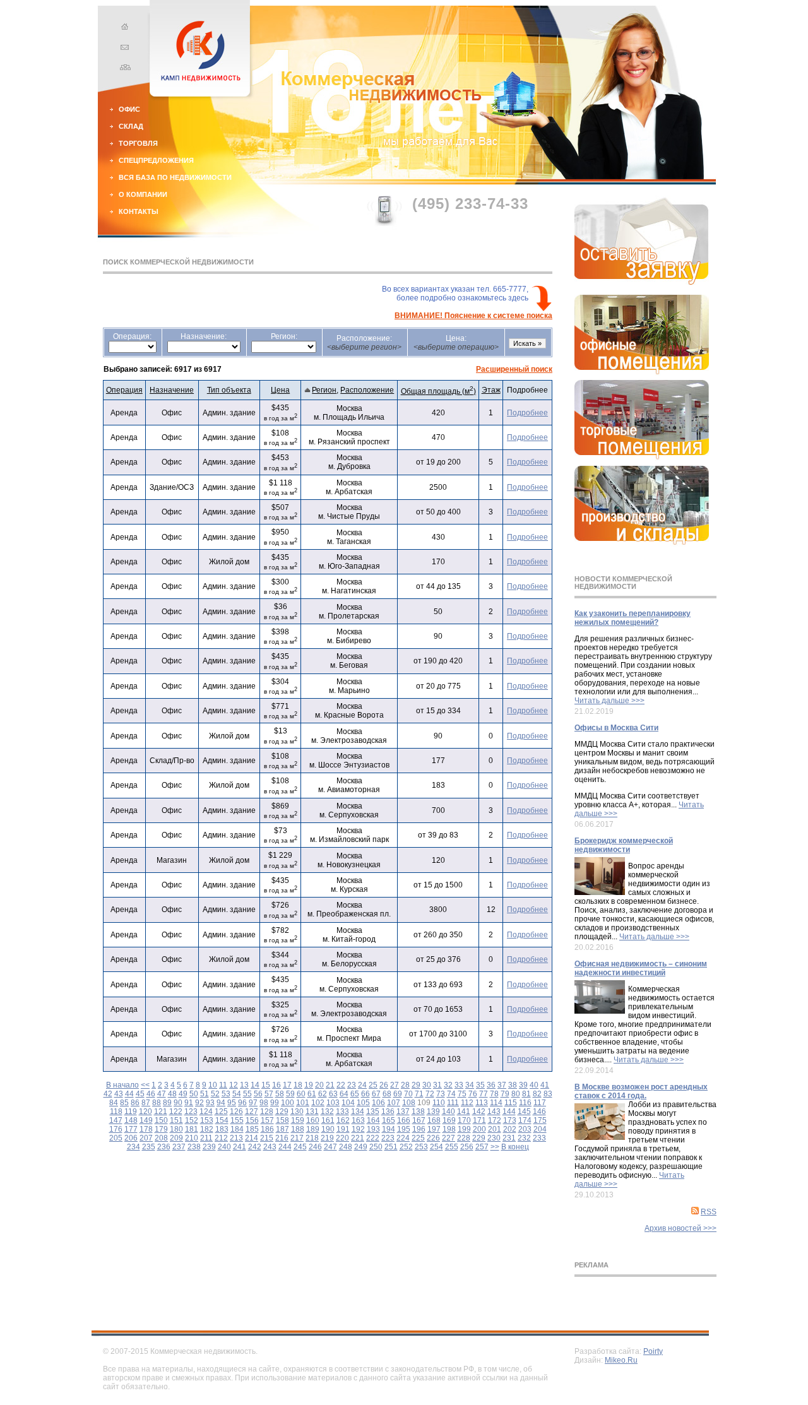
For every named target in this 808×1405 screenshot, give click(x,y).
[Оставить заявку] (641, 282)
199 (464, 1129)
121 (160, 1111)
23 (351, 1085)
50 (193, 1093)
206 (131, 1138)
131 (312, 1111)
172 (494, 1120)
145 (524, 1111)
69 (397, 1093)
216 (281, 1138)
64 (344, 1093)
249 (360, 1146)
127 (251, 1111)
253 (421, 1146)
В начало (122, 1085)
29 (416, 1085)
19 (308, 1085)
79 (505, 1093)
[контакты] (123, 48)
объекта (229, 390)
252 (406, 1146)
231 (509, 1138)
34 (469, 1085)
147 (115, 1120)
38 (512, 1085)
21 (330, 1085)
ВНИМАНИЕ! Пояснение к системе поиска (473, 315)
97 (253, 1102)
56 (258, 1093)
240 (224, 1146)
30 (426, 1085)
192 (358, 1129)
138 (418, 1111)
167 (418, 1120)
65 (354, 1093)
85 (124, 1102)
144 (509, 1111)
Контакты (138, 211)
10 (212, 1085)
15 (265, 1085)
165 (388, 1120)
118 (116, 1111)
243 (269, 1146)
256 (466, 1146)
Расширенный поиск (514, 369)
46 (150, 1093)
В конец (515, 1146)
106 (378, 1102)
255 (451, 1146)
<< (145, 1085)
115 (510, 1102)
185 (252, 1129)
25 (373, 1085)
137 (403, 1111)
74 (451, 1093)
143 (494, 1111)
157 (267, 1120)
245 (300, 1146)
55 (247, 1093)
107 (393, 1102)
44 (129, 1093)
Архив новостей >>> (680, 1228)
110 (438, 1102)
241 (239, 1146)
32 (448, 1085)
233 (539, 1138)
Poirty (653, 1351)
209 (176, 1138)
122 (175, 1111)
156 (252, 1120)
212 (221, 1138)
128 (266, 1111)
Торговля (138, 143)
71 (419, 1093)
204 (540, 1129)
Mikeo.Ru (621, 1360)
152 (191, 1120)
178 (146, 1129)
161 (328, 1120)
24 (362, 1085)
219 (327, 1138)
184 (237, 1129)
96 (242, 1102)
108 (408, 1102)
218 (312, 1138)
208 (161, 1138)
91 (188, 1102)
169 (449, 1120)
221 (357, 1138)
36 (491, 1085)
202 (509, 1129)
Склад (131, 126)
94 (221, 1102)
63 (333, 1093)
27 (394, 1085)
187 (282, 1129)
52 (215, 1093)
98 (263, 1102)
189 (312, 1129)
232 (524, 1138)
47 (161, 1093)
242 (254, 1146)
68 (387, 1093)
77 (483, 1093)
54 (236, 1093)
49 (183, 1093)
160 (312, 1120)
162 (343, 1120)
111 (453, 1102)
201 (494, 1129)
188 (297, 1129)
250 (376, 1146)
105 (363, 1102)
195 (403, 1129)
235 (148, 1146)
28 (405, 1085)
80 (515, 1093)
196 (418, 1129)
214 (251, 1138)
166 (403, 1120)
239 (209, 1146)
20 (319, 1085)
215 (266, 1138)
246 (315, 1146)
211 (206, 1138)
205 (115, 1138)
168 (434, 1120)
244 (285, 1146)
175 (540, 1120)
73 (440, 1093)
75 (462, 1093)
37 (501, 1085)
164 (373, 1120)
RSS (708, 1211)
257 (482, 1146)
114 (496, 1102)
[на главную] (123, 28)
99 (274, 1102)
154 (222, 1120)
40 (534, 1085)
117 (539, 1102)
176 (115, 1129)
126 (236, 1111)
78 (494, 1093)
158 (282, 1120)
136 (388, 1111)
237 (179, 1146)
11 (223, 1085)
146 (539, 1111)
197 (434, 1129)
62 (322, 1093)
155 (237, 1120)
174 (525, 1120)
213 (236, 1138)
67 (376, 1093)
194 (388, 1129)
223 (388, 1138)
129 (281, 1111)
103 (333, 1102)
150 (161, 1120)
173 (509, 1120)
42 (108, 1093)
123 (191, 1111)
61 (311, 1093)
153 (206, 1120)
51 (204, 1093)
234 (133, 1146)
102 (317, 1102)
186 (267, 1129)
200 (479, 1129)
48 (172, 1093)
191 (343, 1129)
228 (463, 1138)
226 (433, 1138)
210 (191, 1138)
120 (145, 1111)
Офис (129, 109)
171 (479, 1120)
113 (481, 1102)
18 (298, 1085)
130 (297, 1111)
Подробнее (527, 412)
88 (156, 1102)
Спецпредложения (156, 160)
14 (255, 1085)
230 (494, 1138)
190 (328, 1129)
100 (287, 1102)
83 (548, 1093)
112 (467, 1102)
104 (348, 1102)
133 (342, 1111)
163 (358, 1120)
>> (494, 1146)
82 (537, 1093)
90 (178, 1102)
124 (206, 1111)
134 (357, 1111)
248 (345, 1146)
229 (478, 1138)
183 (222, 1129)
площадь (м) (438, 391)
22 (340, 1085)
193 (373, 1129)
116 (525, 1102)
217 (297, 1138)
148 (131, 1120)
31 (437, 1085)
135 (372, 1111)
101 (302, 1102)
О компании (143, 194)
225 (418, 1138)
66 (365, 1093)
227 (448, 1138)
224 (403, 1138)
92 (199, 1102)
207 (146, 1138)
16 (276, 1085)
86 (135, 1102)
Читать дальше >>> (609, 700)
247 (330, 1146)
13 (244, 1085)
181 (191, 1129)
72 (429, 1093)
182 (206, 1129)
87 (145, 1102)
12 (233, 1085)
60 (301, 1093)
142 (478, 1111)
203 (525, 1129)
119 (130, 1111)
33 (458, 1085)
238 (194, 1146)
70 (408, 1093)
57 (268, 1093)
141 (463, 1111)
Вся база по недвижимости (175, 177)
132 (327, 1111)
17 (287, 1085)
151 (176, 1120)
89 (167, 1102)
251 (391, 1146)
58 (279, 1093)
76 (472, 1093)
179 (161, 1129)
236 (163, 1146)
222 (372, 1138)
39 (523, 1085)
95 (231, 1102)
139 (433, 1111)
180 (176, 1129)
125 (221, 1111)
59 (290, 1093)
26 (383, 1085)
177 (131, 1129)
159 (297, 1120)
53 (226, 1093)
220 (342, 1138)
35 (480, 1085)
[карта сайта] (123, 68)
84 (113, 1102)
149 (146, 1120)
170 (464, 1120)
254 (436, 1146)
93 (210, 1102)
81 (526, 1093)
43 (118, 1093)
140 (448, 1111)
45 (140, 1093)
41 (544, 1085)
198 (449, 1129)
